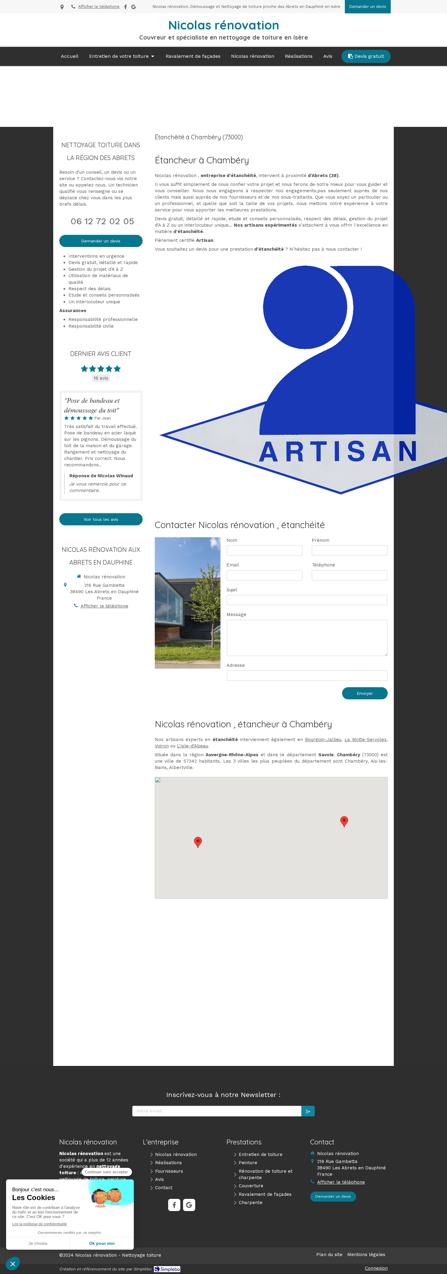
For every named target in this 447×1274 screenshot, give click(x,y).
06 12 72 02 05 (102, 221)
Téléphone (323, 565)
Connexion (376, 1268)
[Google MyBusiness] (133, 8)
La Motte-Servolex (365, 739)
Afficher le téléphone (99, 6)
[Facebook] (125, 8)
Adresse (236, 665)
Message (236, 614)
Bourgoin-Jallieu (323, 739)
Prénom (320, 540)
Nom (232, 540)
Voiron (162, 746)
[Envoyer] (308, 1111)
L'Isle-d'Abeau (192, 746)
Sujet (232, 590)
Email (233, 565)
